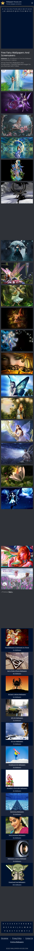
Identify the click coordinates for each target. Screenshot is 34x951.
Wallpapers (4, 58)
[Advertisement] (17, 30)
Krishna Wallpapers (17, 942)
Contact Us (29, 938)
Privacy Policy (16, 938)
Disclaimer (4, 938)
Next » (11, 592)
